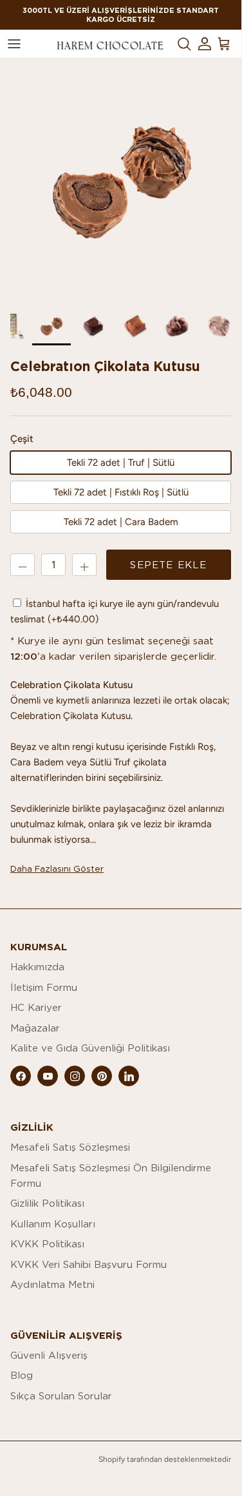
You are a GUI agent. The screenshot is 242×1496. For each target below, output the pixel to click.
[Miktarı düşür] (22, 564)
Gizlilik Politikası (47, 1203)
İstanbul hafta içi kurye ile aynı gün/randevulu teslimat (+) (114, 611)
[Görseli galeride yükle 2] (120, 179)
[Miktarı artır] (84, 564)
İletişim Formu (43, 987)
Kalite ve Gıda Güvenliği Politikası (90, 1048)
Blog (21, 1375)
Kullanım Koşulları (52, 1224)
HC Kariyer (36, 1007)
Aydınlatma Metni (52, 1284)
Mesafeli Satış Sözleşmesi (70, 1147)
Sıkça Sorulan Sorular (61, 1396)
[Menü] (14, 44)
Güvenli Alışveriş (49, 1355)
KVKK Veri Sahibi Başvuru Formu (88, 1264)
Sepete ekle (168, 565)
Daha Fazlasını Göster (57, 868)
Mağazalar (35, 1028)
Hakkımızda (37, 967)
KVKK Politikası (47, 1244)
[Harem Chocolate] (110, 44)
